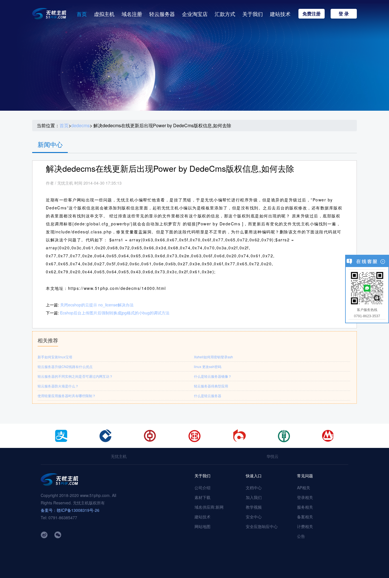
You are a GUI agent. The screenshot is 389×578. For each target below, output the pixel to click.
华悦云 (273, 456)
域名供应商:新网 (209, 507)
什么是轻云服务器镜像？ (213, 376)
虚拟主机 (104, 13)
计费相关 (305, 526)
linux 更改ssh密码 (207, 366)
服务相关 (305, 507)
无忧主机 (119, 456)
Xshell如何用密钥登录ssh (213, 356)
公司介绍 (202, 488)
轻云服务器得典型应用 (211, 385)
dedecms (80, 125)
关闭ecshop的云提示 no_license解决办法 (97, 305)
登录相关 (305, 497)
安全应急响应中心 (262, 526)
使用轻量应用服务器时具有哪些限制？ (67, 395)
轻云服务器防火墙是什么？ (58, 385)
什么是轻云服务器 (207, 395)
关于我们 (252, 13)
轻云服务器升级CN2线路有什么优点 (65, 366)
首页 (82, 13)
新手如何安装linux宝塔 (55, 356)
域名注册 (132, 13)
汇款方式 (225, 13)
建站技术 (280, 13)
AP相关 (303, 488)
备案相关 (305, 517)
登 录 (344, 13)
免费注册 (311, 13)
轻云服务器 (162, 13)
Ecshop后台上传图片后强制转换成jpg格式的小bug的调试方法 (114, 313)
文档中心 (254, 488)
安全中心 (254, 517)
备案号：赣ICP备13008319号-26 (70, 510)
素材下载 (202, 497)
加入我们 (254, 497)
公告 (301, 536)
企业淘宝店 (195, 13)
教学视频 (254, 507)
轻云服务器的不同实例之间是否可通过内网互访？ (75, 376)
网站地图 (202, 526)
